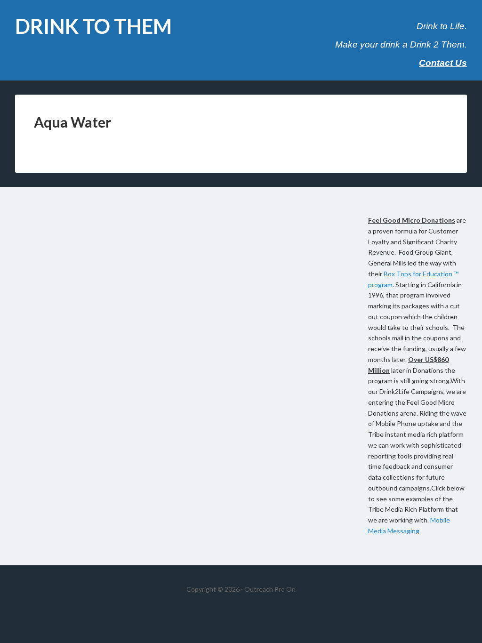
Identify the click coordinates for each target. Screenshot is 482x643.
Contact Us (443, 63)
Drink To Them (93, 26)
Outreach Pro (264, 589)
